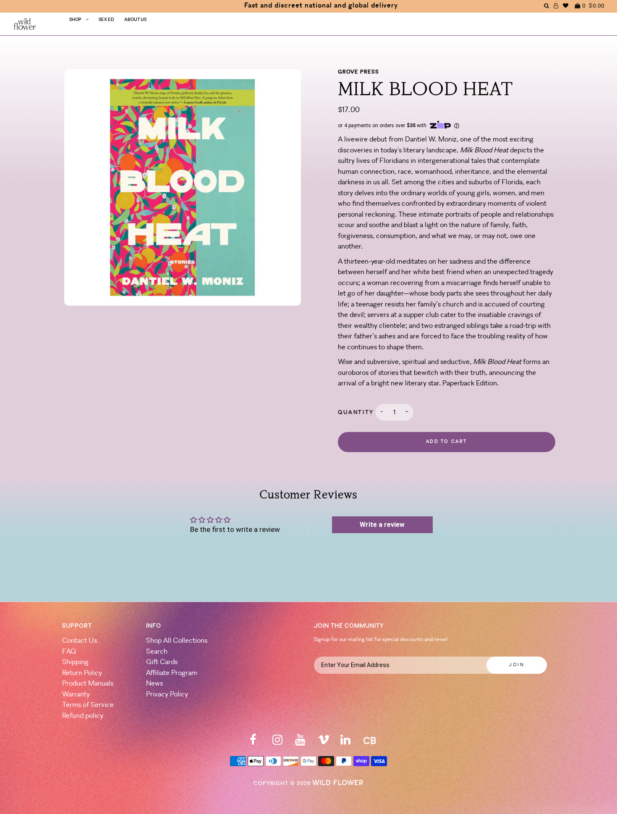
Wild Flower (337, 783)
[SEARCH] (546, 6)
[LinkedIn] (345, 742)
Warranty (76, 694)
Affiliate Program (171, 673)
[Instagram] (277, 742)
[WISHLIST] (566, 6)
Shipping (75, 662)
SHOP (75, 20)
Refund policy (82, 716)
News (154, 683)
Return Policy (82, 673)
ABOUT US (135, 20)
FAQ (69, 651)
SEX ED (106, 20)
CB (369, 741)
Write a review (382, 525)
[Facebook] (253, 742)
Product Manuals (87, 683)
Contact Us (79, 640)
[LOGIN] (556, 6)
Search (156, 651)
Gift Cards (162, 662)
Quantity (356, 412)
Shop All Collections (176, 640)
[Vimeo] (323, 742)
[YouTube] (300, 742)
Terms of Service (88, 705)
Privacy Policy (167, 694)
